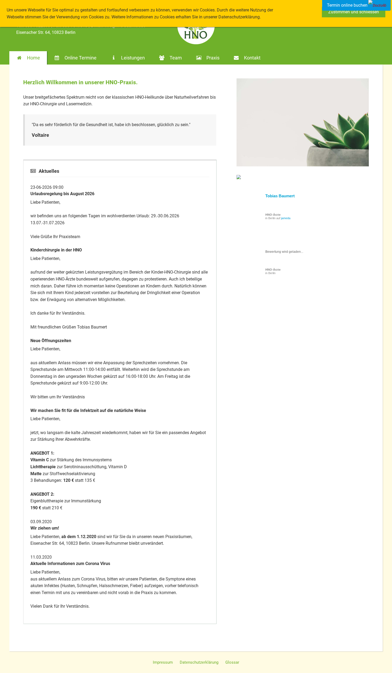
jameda (285, 218)
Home (33, 58)
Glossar (232, 662)
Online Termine (80, 58)
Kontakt (252, 58)
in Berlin (273, 271)
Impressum (163, 662)
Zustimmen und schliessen (353, 11)
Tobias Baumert (280, 196)
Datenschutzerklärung (199, 662)
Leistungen (132, 58)
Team (175, 58)
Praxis (212, 58)
